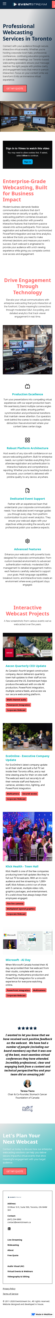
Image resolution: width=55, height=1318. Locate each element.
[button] (6, 4)
